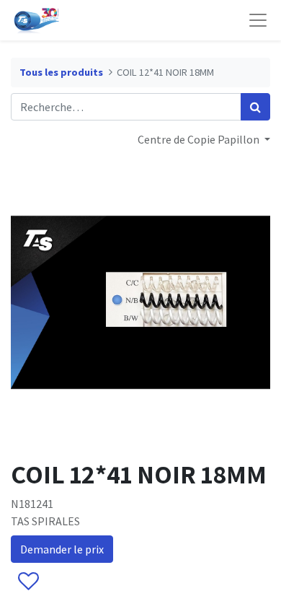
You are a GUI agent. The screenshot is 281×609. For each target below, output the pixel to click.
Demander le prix (62, 549)
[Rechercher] (255, 107)
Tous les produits (61, 72)
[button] (27, 581)
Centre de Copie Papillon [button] (200, 139)
